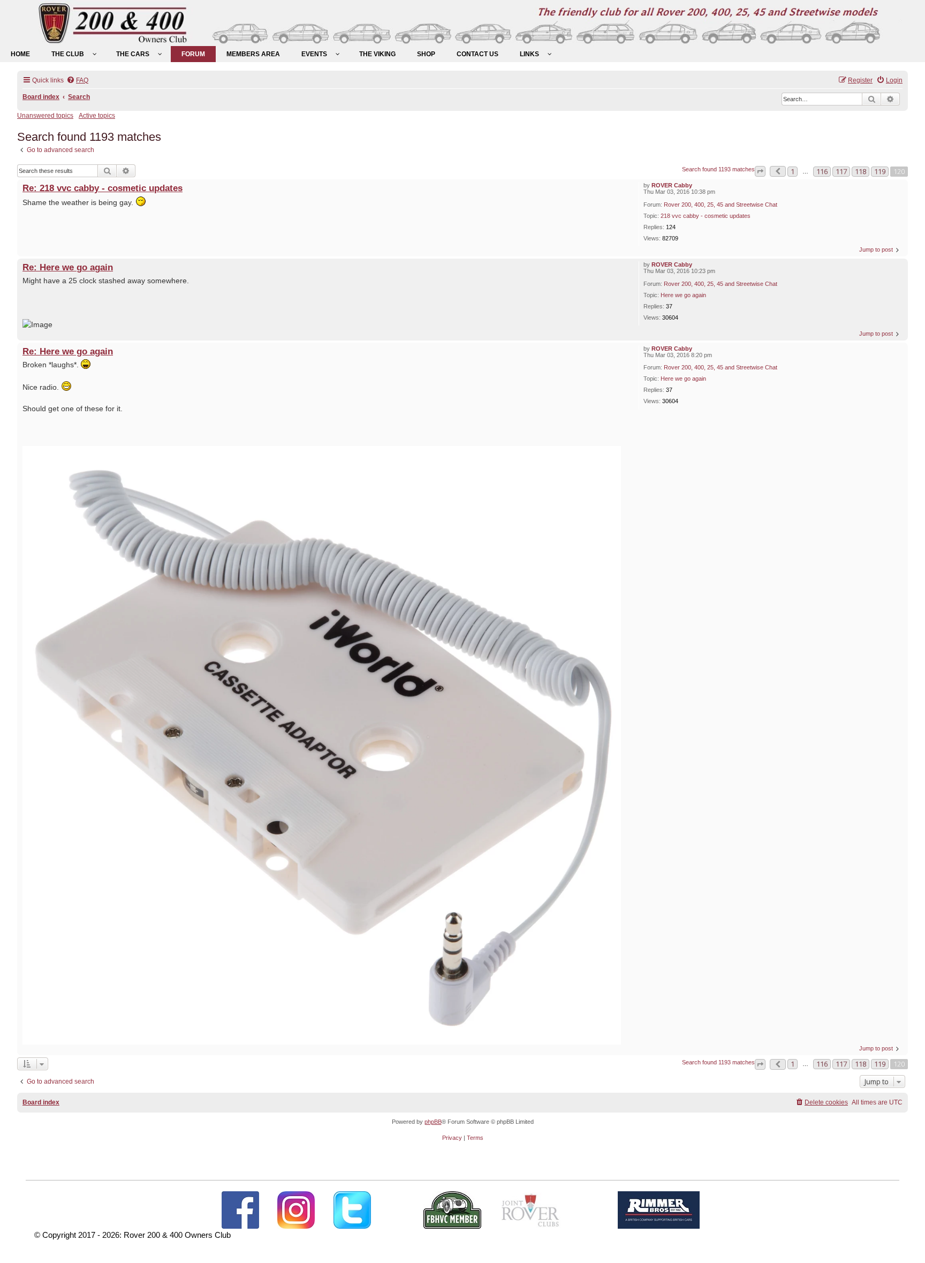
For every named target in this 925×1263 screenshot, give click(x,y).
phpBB (433, 1121)
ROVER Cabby (671, 185)
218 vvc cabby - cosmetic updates (705, 216)
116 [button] (822, 171)
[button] (760, 171)
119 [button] (879, 171)
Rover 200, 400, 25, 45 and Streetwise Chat (720, 204)
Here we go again (683, 295)
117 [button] (841, 171)
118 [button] (860, 171)
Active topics (97, 115)
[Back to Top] (906, 1243)
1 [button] (792, 171)
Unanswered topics (45, 115)
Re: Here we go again (67, 267)
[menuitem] (20, 54)
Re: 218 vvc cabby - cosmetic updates (102, 188)
